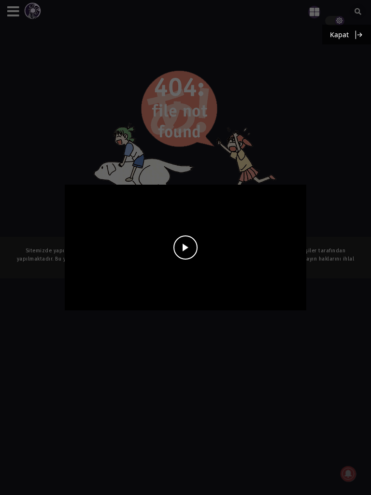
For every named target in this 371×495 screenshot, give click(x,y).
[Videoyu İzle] (185, 247)
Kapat (339, 34)
